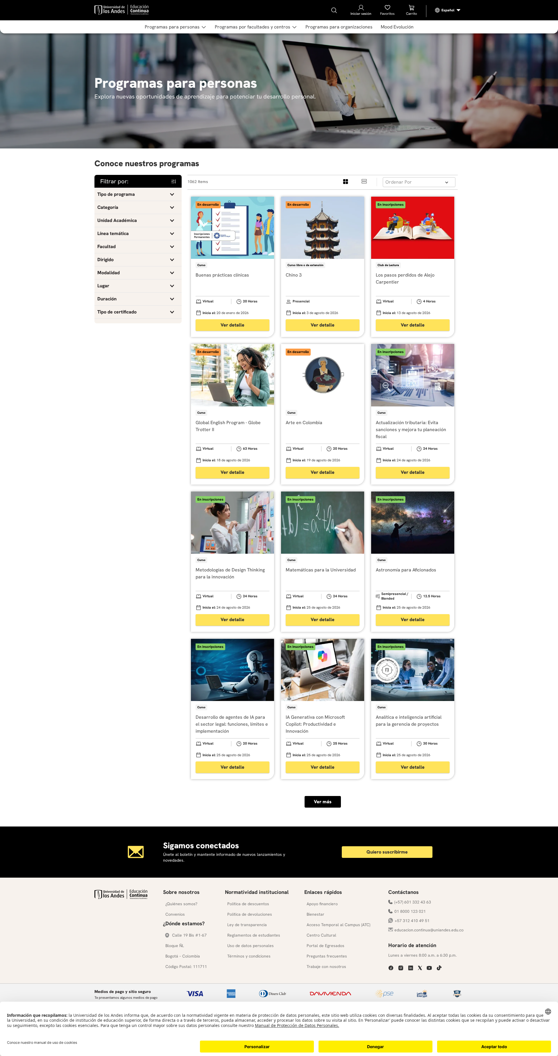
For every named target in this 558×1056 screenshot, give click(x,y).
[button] (138, 194)
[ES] (448, 10)
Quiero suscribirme (387, 852)
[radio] (345, 182)
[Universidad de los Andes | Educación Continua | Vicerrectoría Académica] (120, 897)
